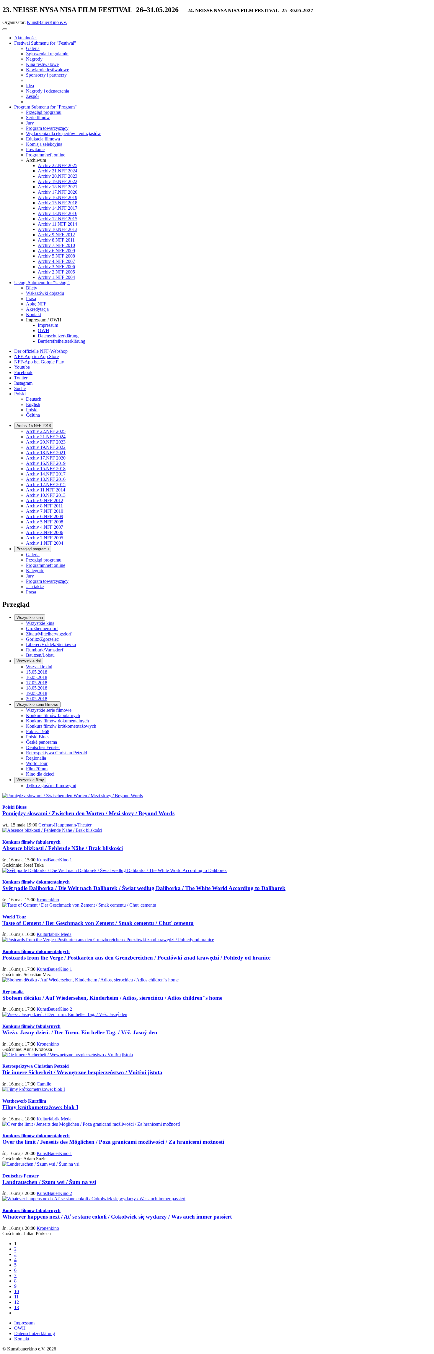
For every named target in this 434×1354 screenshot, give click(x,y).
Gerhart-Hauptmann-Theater (65, 824)
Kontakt (21, 1338)
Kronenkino (48, 899)
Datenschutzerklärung (34, 1333)
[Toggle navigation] (4, 29)
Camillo (44, 1083)
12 (16, 1302)
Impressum (24, 1322)
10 (16, 1291)
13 (16, 1307)
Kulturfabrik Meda (54, 934)
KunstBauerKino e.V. (47, 22)
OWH (20, 1328)
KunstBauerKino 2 (54, 1009)
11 (16, 1296)
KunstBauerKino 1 (54, 859)
